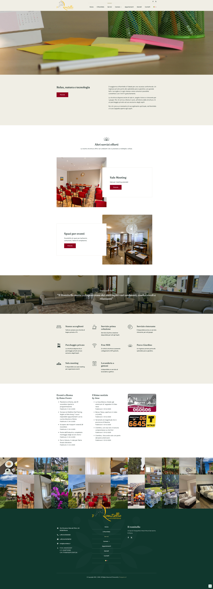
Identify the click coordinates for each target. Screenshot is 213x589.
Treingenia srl (122, 577)
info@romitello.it (65, 543)
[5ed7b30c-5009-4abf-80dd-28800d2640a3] (127, 215)
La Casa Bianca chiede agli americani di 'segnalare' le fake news (106, 404)
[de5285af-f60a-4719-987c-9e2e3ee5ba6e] (81, 158)
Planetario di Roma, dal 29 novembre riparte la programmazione (69, 404)
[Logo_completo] (65, 1)
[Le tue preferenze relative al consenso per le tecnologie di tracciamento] (210, 586)
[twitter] (155, 1)
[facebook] (153, 1)
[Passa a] (154, 7)
